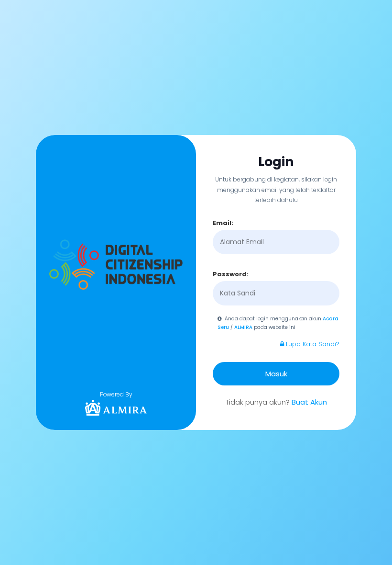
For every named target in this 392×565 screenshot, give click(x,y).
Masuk (276, 374)
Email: (223, 222)
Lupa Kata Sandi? (311, 344)
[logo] (116, 408)
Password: (231, 274)
